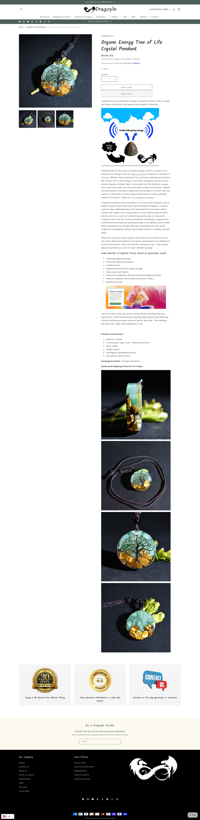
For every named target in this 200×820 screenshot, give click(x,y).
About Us (23, 771)
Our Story (23, 787)
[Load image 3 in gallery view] (64, 119)
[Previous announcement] (19, 2)
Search (22, 763)
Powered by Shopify (108, 818)
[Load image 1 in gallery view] (27, 119)
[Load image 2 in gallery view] (46, 119)
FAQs (21, 783)
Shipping (117, 59)
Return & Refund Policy (84, 767)
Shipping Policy (80, 771)
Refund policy (25, 779)
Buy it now (127, 94)
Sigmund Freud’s (139, 174)
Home (21, 27)
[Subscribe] (118, 741)
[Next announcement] (180, 2)
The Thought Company (142, 197)
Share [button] (105, 69)
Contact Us (24, 767)
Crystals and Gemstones (35, 27)
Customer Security (82, 779)
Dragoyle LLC (95, 818)
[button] (21, 9)
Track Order (24, 791)
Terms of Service (26, 775)
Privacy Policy (80, 763)
